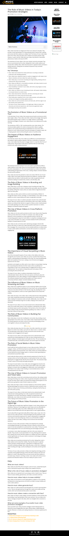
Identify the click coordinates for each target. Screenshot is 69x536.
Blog (55, 2)
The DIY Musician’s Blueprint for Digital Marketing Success (22, 519)
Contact (61, 2)
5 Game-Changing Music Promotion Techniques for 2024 (22, 521)
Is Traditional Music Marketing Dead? (17, 517)
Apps (45, 2)
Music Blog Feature (57, 15)
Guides (51, 2)
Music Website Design (57, 41)
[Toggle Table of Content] (44, 47)
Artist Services (38, 2)
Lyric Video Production (57, 28)
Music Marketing (18, 14)
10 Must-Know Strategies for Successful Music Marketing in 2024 (24, 515)
